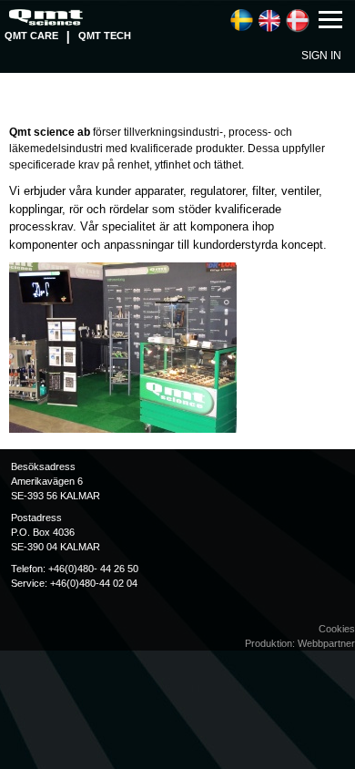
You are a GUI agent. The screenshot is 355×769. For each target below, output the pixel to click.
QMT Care (31, 35)
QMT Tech (104, 35)
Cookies (337, 628)
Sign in (321, 55)
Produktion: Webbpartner (300, 643)
